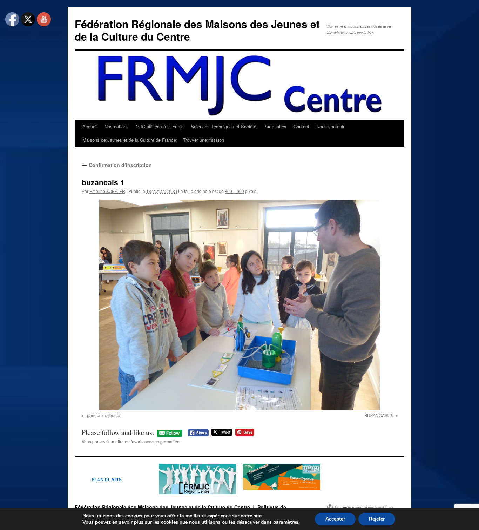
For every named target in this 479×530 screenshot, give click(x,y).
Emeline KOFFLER (107, 191)
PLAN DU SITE (107, 480)
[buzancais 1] (239, 305)
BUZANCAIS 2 (378, 415)
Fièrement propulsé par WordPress (363, 507)
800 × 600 (234, 191)
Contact (301, 126)
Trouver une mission (203, 139)
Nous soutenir (330, 126)
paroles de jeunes (104, 415)
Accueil (89, 126)
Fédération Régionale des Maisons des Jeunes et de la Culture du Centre (197, 30)
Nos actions (116, 126)
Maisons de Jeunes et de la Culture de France (129, 139)
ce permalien (167, 441)
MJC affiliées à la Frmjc (160, 126)
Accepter (335, 519)
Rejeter (377, 519)
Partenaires (274, 126)
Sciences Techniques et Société (223, 126)
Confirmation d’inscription (117, 164)
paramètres (285, 522)
